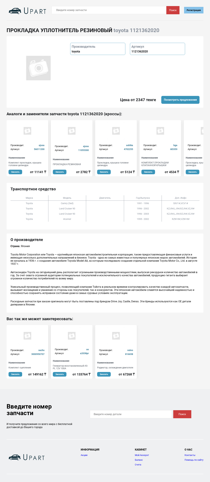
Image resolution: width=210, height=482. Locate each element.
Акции (84, 455)
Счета (138, 464)
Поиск (173, 10)
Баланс (139, 460)
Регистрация (194, 10)
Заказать (15, 172)
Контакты (190, 455)
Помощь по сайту (194, 460)
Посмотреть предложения (180, 99)
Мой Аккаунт (142, 455)
